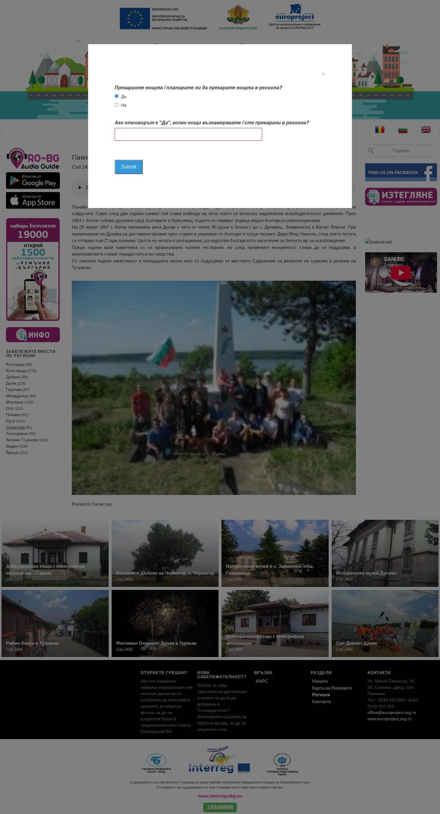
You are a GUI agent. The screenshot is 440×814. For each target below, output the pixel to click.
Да (123, 96)
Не (124, 105)
